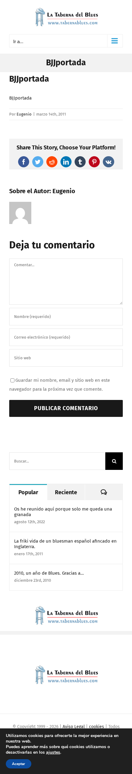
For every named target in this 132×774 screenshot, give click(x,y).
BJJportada (20, 98)
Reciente (66, 492)
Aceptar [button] (18, 763)
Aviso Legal (74, 726)
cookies (96, 726)
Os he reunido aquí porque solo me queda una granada (63, 511)
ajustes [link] (53, 752)
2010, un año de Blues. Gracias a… (49, 573)
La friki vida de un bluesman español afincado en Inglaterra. (65, 543)
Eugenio (24, 114)
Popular (28, 492)
